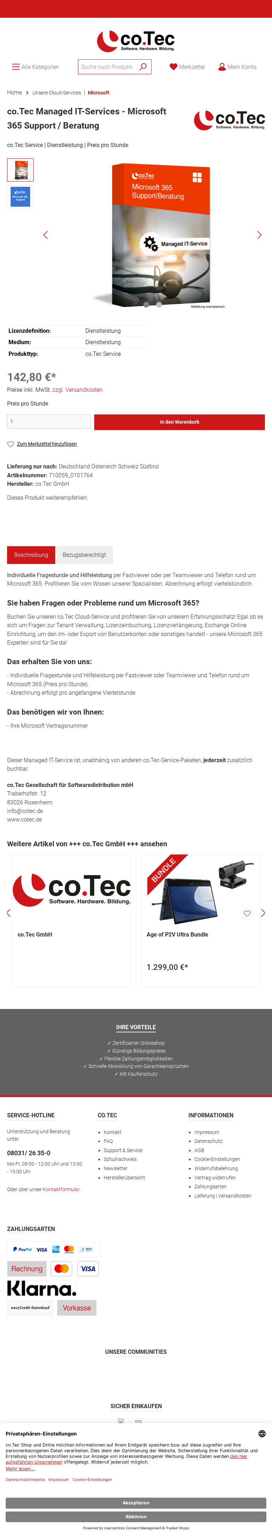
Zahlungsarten (210, 1187)
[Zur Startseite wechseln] (136, 40)
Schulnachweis (120, 1159)
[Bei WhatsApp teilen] (61, 510)
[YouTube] (153, 1372)
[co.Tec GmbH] (229, 119)
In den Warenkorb (179, 422)
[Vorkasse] (77, 1308)
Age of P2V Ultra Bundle (177, 934)
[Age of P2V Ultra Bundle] (200, 890)
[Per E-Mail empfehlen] (77, 510)
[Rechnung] (27, 1269)
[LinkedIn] (170, 1372)
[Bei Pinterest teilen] (45, 510)
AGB (199, 1150)
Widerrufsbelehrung (216, 1169)
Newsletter (116, 1169)
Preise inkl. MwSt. (55, 389)
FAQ (108, 1141)
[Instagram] (119, 1372)
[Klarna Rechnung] (41, 1288)
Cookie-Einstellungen (217, 1159)
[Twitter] (136, 1372)
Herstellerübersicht (124, 1178)
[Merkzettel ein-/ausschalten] (247, 913)
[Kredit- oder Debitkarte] (74, 1269)
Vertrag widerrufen (215, 1178)
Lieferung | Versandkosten (222, 1196)
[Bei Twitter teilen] (30, 510)
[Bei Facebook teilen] (14, 510)
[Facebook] (102, 1372)
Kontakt (112, 1132)
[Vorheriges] (46, 234)
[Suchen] (143, 66)
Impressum (206, 1132)
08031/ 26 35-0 (28, 1153)
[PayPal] (54, 1249)
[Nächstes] (259, 234)
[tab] (31, 555)
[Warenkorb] (267, 64)
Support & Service (123, 1150)
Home (14, 92)
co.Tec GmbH (35, 934)
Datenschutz (208, 1141)
